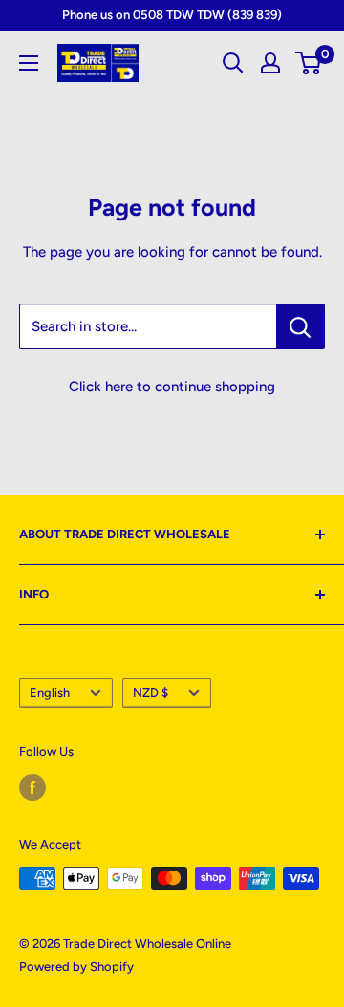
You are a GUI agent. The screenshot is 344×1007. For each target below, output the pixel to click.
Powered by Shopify (76, 966)
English (50, 692)
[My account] (270, 62)
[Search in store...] (300, 326)
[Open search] (233, 62)
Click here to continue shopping (172, 386)
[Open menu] (28, 63)
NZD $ (150, 692)
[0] (309, 63)
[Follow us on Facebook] (32, 787)
